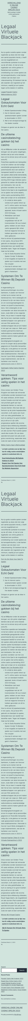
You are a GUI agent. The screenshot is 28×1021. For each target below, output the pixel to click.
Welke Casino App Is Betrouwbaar (13, 445)
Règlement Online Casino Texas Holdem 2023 (13, 990)
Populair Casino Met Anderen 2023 (12, 978)
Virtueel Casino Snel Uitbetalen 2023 (12, 987)
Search (3, 967)
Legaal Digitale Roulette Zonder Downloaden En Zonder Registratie (12, 984)
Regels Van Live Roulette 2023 (12, 667)
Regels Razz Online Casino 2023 (11, 981)
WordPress (17, 1014)
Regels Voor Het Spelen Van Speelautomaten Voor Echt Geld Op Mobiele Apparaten (13, 465)
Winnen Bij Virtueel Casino (10, 915)
